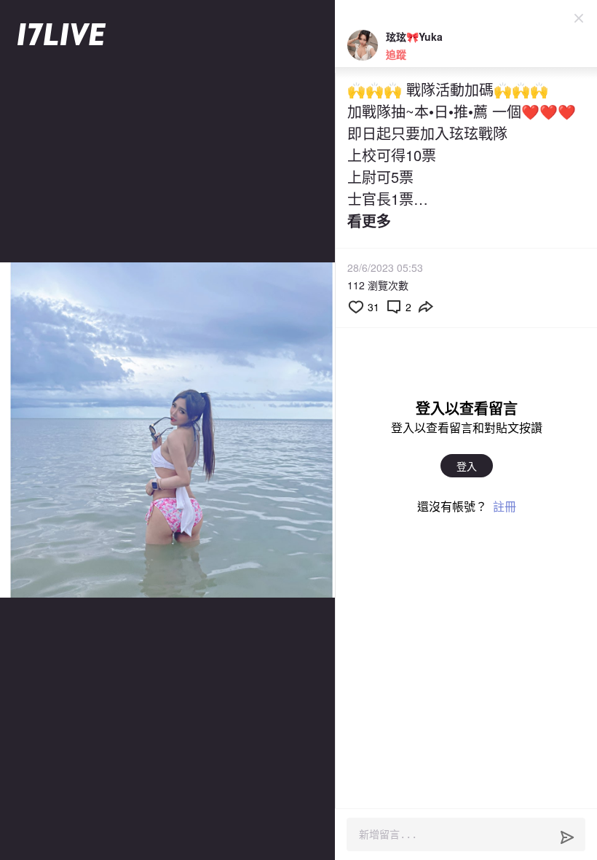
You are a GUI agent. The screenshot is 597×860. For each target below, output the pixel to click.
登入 (466, 465)
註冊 (504, 506)
